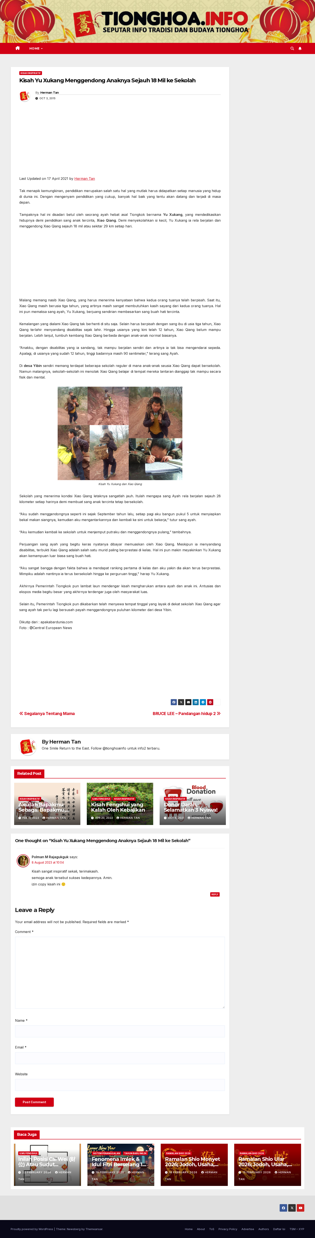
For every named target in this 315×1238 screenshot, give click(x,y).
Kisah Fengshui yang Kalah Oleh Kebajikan (118, 807)
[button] (292, 48)
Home (35, 48)
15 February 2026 (257, 1172)
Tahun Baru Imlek (135, 1153)
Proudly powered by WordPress (32, 1229)
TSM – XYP (297, 1229)
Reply (215, 894)
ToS (211, 1229)
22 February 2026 (37, 1172)
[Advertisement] (120, 144)
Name (21, 1020)
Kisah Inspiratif (31, 73)
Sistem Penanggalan (106, 1153)
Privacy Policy (228, 1229)
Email (21, 1047)
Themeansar (94, 1229)
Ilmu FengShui (101, 799)
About (201, 1229)
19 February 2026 (110, 1172)
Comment (24, 932)
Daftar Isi (279, 1229)
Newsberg (74, 1229)
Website (21, 1074)
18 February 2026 (183, 1172)
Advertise (248, 1229)
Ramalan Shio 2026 (178, 1153)
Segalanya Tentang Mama (49, 713)
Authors (263, 1229)
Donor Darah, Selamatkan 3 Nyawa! (191, 807)
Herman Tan (49, 93)
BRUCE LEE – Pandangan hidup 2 (185, 713)
